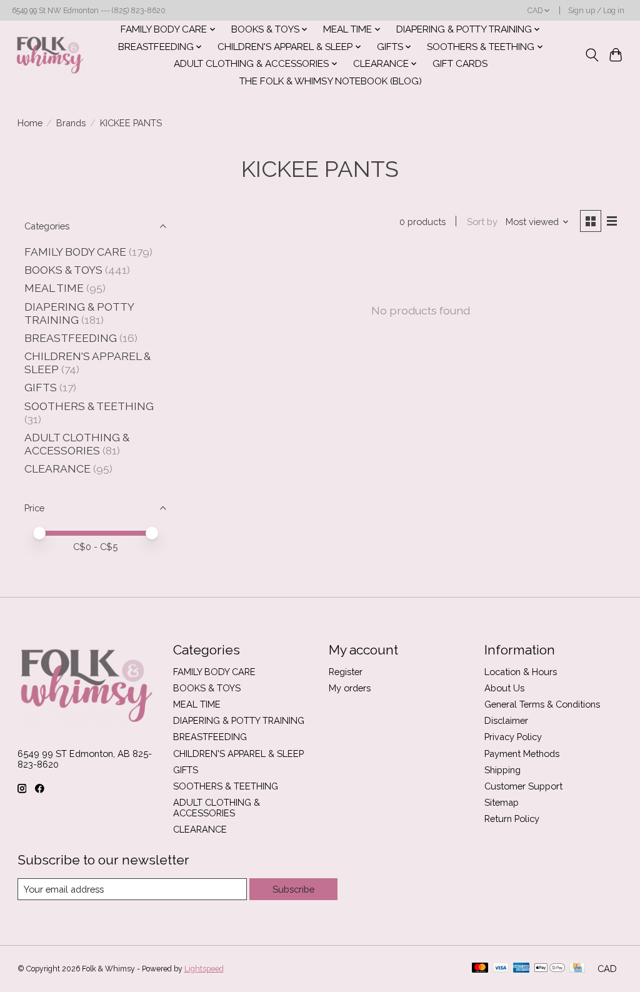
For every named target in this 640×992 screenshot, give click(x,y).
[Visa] (500, 968)
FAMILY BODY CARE (75, 251)
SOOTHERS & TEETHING (89, 406)
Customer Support (523, 786)
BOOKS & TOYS (63, 269)
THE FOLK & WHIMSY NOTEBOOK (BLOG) (330, 81)
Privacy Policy (513, 736)
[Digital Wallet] (549, 968)
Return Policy (511, 818)
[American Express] (521, 968)
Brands (71, 123)
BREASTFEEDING (70, 337)
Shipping (502, 769)
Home (30, 123)
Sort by (482, 221)
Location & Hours (520, 671)
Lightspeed (204, 968)
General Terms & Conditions (542, 704)
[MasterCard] (480, 968)
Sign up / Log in (596, 10)
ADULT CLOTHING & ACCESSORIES (76, 444)
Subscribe (293, 889)
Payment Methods (521, 753)
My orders (350, 688)
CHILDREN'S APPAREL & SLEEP (238, 753)
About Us (504, 688)
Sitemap (501, 802)
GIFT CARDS (460, 63)
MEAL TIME (54, 287)
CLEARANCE (57, 468)
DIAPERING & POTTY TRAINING (238, 720)
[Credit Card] (577, 968)
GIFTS (40, 387)
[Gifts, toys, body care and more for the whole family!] (50, 55)
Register (345, 671)
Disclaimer (506, 720)
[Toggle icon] (591, 55)
